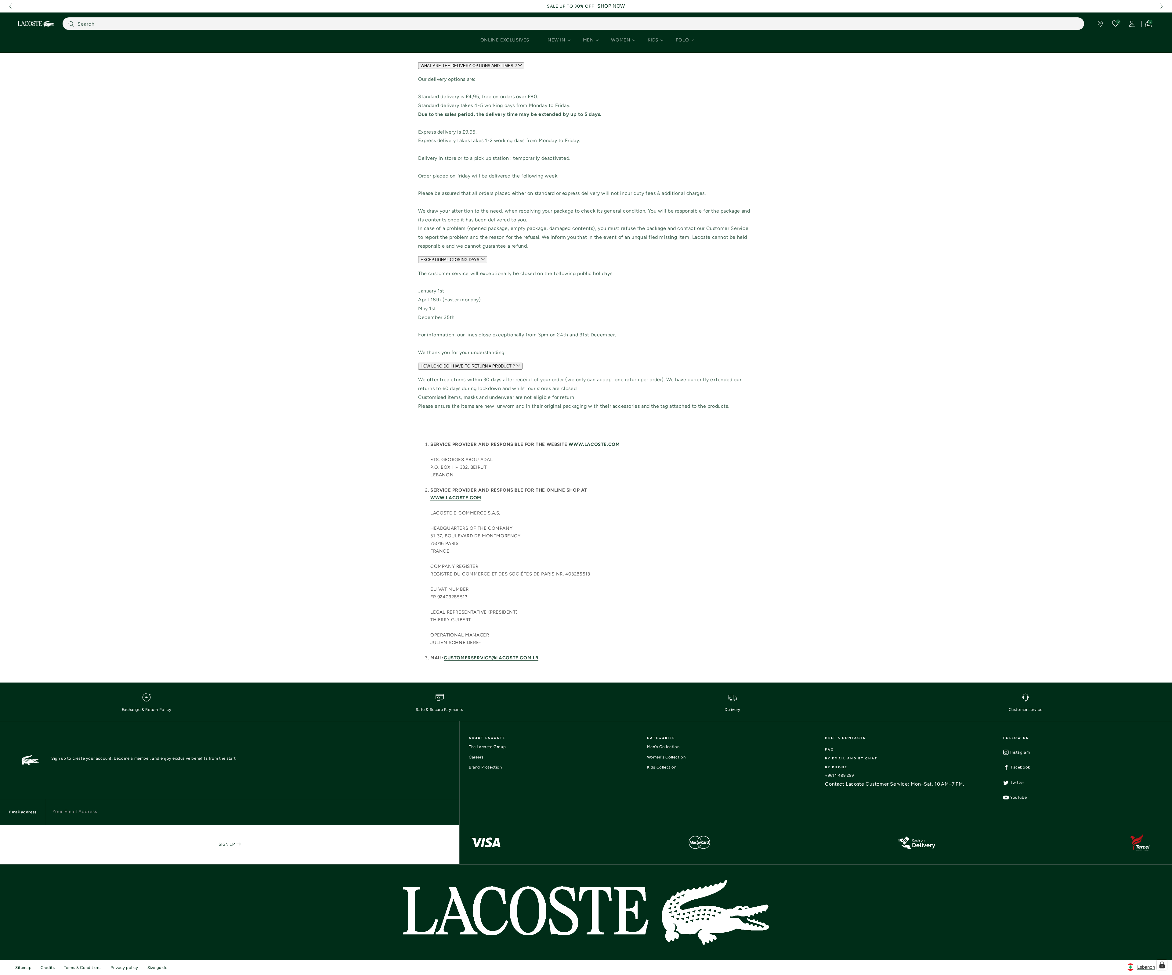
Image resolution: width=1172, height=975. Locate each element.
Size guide (157, 967)
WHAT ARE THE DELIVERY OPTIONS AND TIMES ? (469, 65)
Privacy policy (124, 967)
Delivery (732, 709)
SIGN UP (227, 844)
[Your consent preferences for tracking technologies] (1162, 965)
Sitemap (23, 967)
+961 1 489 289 (839, 775)
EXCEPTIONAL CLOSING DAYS (451, 260)
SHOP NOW (611, 6)
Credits (48, 967)
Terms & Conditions (82, 967)
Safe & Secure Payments (439, 709)
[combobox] (573, 23)
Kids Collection (662, 767)
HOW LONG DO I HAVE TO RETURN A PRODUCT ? (468, 366)
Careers (476, 757)
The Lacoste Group (487, 746)
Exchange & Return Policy (146, 709)
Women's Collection (666, 757)
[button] (10, 6)
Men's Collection (663, 746)
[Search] (71, 23)
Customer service (1026, 709)
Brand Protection (485, 767)
